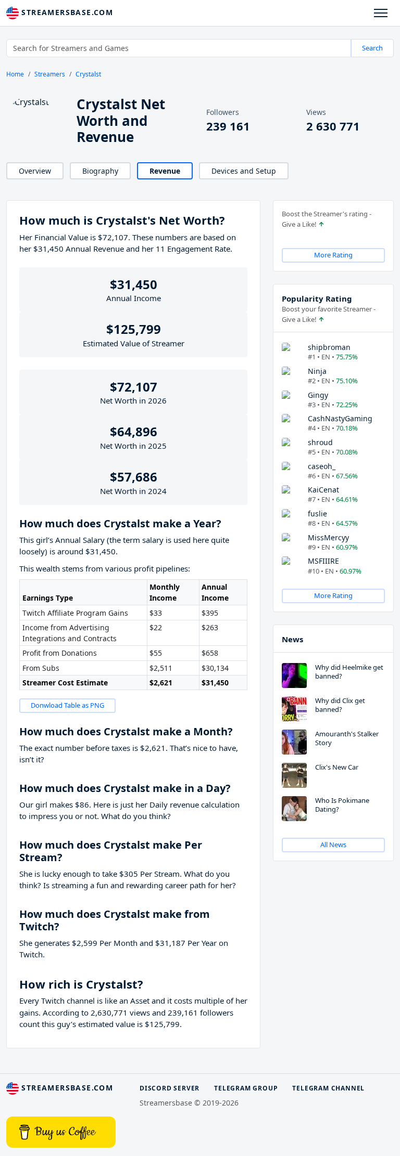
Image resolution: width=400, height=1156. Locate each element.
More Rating (333, 254)
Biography (100, 171)
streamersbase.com (66, 12)
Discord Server (169, 1088)
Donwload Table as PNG (67, 705)
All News (333, 844)
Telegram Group (246, 1088)
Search (372, 48)
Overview (35, 171)
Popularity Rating (317, 298)
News (292, 639)
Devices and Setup (243, 171)
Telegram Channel (328, 1088)
